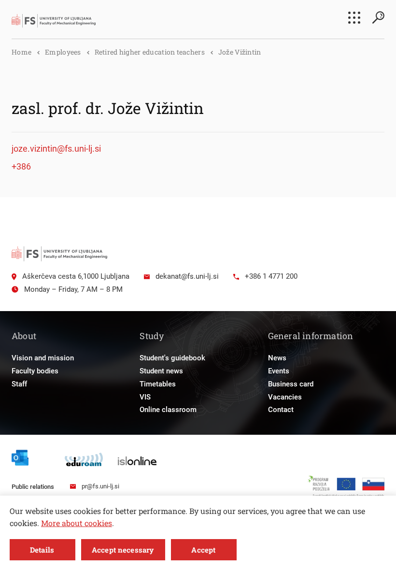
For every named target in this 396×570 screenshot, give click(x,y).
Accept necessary (123, 550)
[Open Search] (378, 17)
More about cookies (76, 523)
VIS (145, 397)
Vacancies (285, 397)
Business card (290, 384)
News (277, 358)
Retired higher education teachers (150, 52)
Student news (161, 371)
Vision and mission (43, 358)
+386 (21, 166)
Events (278, 371)
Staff (19, 384)
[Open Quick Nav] (354, 18)
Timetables (158, 384)
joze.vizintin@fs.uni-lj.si (56, 148)
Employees (63, 52)
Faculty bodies (35, 371)
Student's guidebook (172, 358)
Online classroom (168, 409)
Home (21, 52)
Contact (281, 409)
